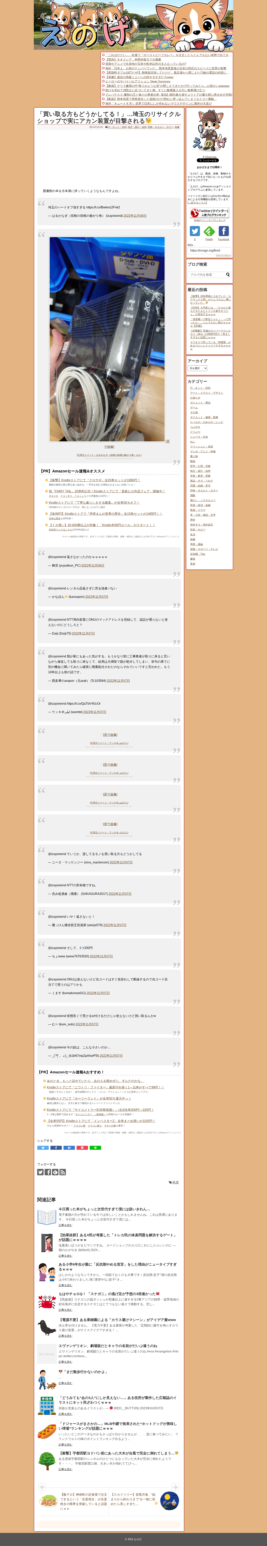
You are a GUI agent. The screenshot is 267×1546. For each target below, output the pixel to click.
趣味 (192, 558)
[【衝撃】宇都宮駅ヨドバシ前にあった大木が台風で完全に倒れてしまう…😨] (47, 1461)
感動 (192, 495)
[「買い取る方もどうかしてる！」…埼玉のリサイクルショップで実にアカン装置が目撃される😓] (69, 1148)
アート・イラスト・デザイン (206, 392)
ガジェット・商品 (200, 402)
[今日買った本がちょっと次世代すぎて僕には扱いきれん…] (47, 1217)
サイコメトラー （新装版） (90, 1114)
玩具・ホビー (197, 529)
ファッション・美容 (201, 446)
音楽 (192, 563)
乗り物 (194, 456)
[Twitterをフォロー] (40, 1172)
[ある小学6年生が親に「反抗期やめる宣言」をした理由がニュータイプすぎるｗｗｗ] (47, 1272)
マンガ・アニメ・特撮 (203, 451)
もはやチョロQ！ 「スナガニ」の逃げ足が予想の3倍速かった (107, 1294)
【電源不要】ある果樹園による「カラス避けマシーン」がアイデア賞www (117, 1320)
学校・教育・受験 (200, 475)
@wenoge (210, 156)
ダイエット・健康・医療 (204, 417)
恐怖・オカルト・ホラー (161, 127)
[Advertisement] (66, 79)
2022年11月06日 (135, 215)
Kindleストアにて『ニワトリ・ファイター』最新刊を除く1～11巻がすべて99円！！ (105, 1087)
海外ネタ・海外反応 (201, 524)
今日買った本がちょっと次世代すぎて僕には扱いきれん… (104, 1209)
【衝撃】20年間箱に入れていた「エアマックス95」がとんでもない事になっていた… (210, 299)
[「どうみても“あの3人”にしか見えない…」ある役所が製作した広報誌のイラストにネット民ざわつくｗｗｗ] (47, 1406)
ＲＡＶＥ (53, 496)
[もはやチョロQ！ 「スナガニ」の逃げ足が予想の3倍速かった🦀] (47, 1302)
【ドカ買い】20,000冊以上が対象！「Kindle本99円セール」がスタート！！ (102, 525)
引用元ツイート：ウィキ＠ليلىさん (109, 743)
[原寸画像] (110, 734)
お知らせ (195, 397)
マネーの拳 (110, 1125)
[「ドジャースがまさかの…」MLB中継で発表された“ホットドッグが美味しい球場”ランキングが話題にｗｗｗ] (47, 1432)
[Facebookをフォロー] (48, 1172)
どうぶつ (195, 431)
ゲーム (194, 407)
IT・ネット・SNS (117, 127)
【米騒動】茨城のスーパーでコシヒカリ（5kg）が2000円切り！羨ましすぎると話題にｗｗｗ (210, 334)
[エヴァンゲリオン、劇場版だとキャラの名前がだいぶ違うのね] (47, 1354)
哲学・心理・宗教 (200, 466)
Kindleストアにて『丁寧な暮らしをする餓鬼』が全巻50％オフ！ (94, 502)
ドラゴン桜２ (95, 1125)
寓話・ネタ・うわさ (201, 480)
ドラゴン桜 (79, 1125)
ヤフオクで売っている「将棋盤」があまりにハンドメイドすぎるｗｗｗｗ (210, 345)
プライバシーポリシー (223, 255)
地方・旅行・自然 (137, 127)
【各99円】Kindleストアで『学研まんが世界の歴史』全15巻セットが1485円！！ (106, 513)
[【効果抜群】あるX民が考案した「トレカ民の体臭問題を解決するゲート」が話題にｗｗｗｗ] (47, 1243)
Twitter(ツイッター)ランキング (210, 220)
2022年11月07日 (96, 596)
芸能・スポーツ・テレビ (204, 549)
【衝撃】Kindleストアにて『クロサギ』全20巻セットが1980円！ (94, 480)
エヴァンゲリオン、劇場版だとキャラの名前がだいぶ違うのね (108, 1346)
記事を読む (65, 1225)
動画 (192, 461)
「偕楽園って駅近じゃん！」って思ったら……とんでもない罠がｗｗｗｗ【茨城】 (210, 322)
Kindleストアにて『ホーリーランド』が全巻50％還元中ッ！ (89, 1098)
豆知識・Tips (197, 554)
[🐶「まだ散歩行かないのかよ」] (47, 1380)
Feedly (209, 239)
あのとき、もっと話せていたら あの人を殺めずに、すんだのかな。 (95, 1081)
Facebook (223, 239)
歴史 (192, 519)
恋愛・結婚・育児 (200, 485)
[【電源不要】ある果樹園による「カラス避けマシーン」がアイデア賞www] (47, 1328)
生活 (192, 534)
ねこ (192, 441)
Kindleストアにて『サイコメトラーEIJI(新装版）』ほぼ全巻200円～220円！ (100, 1109)
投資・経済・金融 (200, 505)
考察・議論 (196, 544)
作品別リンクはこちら (60, 529)
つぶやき (195, 427)
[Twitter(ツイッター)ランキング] (209, 217)
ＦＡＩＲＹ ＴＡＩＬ (72, 496)
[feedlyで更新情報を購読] (55, 1172)
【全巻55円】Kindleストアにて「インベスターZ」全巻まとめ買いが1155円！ (101, 1121)
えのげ (138, 1539)
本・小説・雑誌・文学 (203, 514)
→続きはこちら (197, 202)
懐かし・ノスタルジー (203, 500)
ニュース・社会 (199, 436)
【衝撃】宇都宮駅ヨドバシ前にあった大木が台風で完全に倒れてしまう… (117, 1453)
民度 (176, 1182)
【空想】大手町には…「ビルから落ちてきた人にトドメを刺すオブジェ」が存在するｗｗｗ (210, 311)
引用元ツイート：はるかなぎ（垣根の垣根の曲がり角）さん (109, 455)
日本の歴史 (55, 518)
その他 (194, 412)
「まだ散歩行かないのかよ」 (85, 1372)
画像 (177, 127)
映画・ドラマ (197, 510)
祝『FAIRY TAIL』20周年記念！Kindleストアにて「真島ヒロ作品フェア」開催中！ (107, 491)
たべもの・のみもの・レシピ (206, 422)
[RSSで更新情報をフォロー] (62, 1172)
